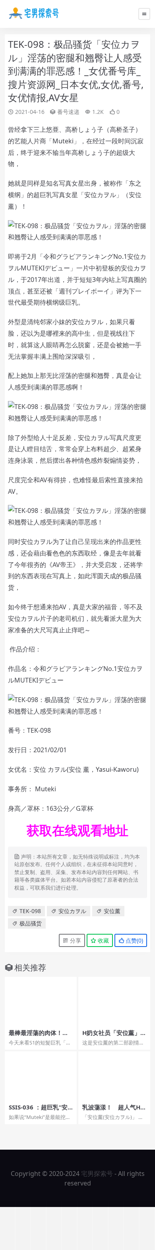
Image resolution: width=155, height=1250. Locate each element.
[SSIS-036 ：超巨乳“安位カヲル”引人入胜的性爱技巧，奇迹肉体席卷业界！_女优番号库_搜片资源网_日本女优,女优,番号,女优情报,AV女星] (41, 1075)
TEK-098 (30, 911)
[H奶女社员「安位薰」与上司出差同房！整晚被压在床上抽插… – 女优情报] (114, 1001)
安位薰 (112, 911)
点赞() (133, 940)
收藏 (102, 940)
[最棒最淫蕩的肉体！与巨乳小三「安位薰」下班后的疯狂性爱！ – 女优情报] (41, 1001)
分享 (74, 940)
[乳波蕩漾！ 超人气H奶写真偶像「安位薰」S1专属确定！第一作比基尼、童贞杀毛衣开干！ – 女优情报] (114, 1075)
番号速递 (68, 111)
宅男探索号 (97, 1173)
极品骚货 (30, 923)
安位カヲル (72, 911)
